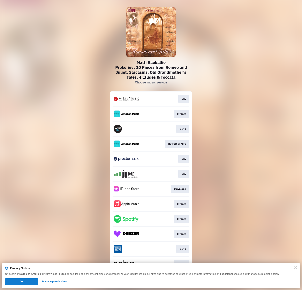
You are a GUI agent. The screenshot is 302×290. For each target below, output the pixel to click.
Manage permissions (54, 281)
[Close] (295, 267)
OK (21, 281)
